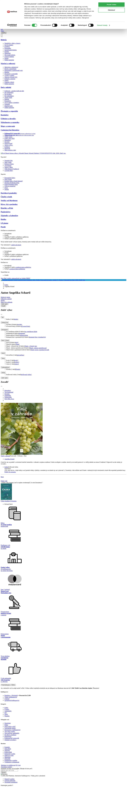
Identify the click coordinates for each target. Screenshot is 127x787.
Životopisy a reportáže (11, 74)
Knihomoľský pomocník (11, 738)
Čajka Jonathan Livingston (8, 501)
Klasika (6, 51)
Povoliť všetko (111, 4)
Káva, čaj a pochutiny (9, 204)
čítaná (17, 344)
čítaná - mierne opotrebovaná (37, 348)
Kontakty (7, 747)
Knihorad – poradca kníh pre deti (14, 91)
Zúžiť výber (4, 378)
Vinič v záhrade (5, 456)
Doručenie (7, 723)
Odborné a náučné (6, 299)
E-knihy (6, 709)
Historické (7, 53)
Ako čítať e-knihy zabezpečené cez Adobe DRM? (15, 278)
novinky (19, 324)
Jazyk (3, 353)
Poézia (6, 58)
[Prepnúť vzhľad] (2, 35)
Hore (2, 477)
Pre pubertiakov (9, 96)
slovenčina (20, 355)
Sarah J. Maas (8, 167)
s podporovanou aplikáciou (23, 267)
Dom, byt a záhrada (6, 302)
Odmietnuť (111, 10)
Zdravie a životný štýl (10, 77)
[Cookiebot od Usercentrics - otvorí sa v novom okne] (12, 25)
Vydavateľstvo (5, 367)
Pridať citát (4, 481)
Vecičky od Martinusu (9, 200)
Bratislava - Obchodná (11, 695)
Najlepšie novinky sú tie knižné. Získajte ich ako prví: (16, 768)
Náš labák (7, 759)
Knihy (6, 285)
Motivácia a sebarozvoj (11, 67)
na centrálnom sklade (31, 331)
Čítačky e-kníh (6, 197)
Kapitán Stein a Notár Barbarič (13, 181)
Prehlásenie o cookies (10, 760)
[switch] (54, 25)
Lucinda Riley (8, 170)
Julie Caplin (7, 162)
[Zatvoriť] (1, 314)
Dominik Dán (8, 160)
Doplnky (3, 32)
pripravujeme (24, 335)
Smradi (6, 189)
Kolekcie (7, 147)
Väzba (3, 372)
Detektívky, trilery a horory (12, 43)
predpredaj (22, 333)
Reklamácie (7, 736)
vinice (17, 364)
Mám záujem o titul (10, 150)
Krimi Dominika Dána (11, 184)
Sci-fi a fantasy (8, 45)
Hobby (6, 80)
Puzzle (3, 227)
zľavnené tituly (25, 326)
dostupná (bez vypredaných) (37, 337)
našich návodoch (16, 245)
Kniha (6, 467)
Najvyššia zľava (9, 399)
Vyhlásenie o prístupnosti (11, 762)
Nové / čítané (5, 340)
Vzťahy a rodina (9, 75)
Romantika (7, 48)
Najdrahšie (7, 395)
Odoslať (3, 772)
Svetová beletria (9, 56)
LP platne (4, 223)
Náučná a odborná (8, 64)
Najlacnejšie (8, 397)
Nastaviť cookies (9, 779)
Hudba (3, 219)
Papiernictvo (5, 212)
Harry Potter (8, 179)
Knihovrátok (8, 752)
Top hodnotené (8, 392)
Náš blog (7, 750)
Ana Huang (7, 165)
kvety (16, 360)
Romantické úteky (9, 178)
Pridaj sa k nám (8, 755)
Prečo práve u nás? (10, 726)
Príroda (17, 369)
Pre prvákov (8, 94)
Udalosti (6, 699)
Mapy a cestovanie (8, 126)
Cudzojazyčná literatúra (10, 130)
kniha (16, 319)
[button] (65, 469)
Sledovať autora (5, 297)
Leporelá (7, 104)
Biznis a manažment (10, 69)
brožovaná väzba (26, 374)
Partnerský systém (9, 754)
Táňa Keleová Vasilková (11, 169)
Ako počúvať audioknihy (11, 733)
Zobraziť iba (4, 322)
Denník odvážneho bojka (11, 183)
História (6, 72)
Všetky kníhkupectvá (10, 697)
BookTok (7, 148)
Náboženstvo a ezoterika (10, 122)
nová (16, 342)
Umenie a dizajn (9, 82)
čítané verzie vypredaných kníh (40, 350)
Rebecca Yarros (9, 164)
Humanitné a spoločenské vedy (13, 70)
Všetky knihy (8, 137)
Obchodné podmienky (11, 782)
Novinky (7, 142)
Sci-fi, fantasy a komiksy (11, 102)
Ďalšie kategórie (9, 60)
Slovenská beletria (9, 55)
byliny (17, 362)
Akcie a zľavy (8, 145)
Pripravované (8, 143)
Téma (3, 358)
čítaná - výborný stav (31, 346)
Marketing (7, 757)
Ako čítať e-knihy (9, 731)
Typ (2, 317)
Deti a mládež (6, 87)
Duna (6, 188)
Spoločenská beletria (10, 50)
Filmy (2, 31)
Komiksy (7, 46)
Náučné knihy (8, 106)
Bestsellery (7, 140)
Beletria (4, 40)
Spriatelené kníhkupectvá (11, 700)
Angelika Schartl (9, 459)
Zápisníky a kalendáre (9, 216)
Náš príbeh (7, 749)
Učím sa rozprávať (9, 186)
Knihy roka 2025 (9, 138)
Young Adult (8, 97)
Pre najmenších (8, 92)
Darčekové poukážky (9, 193)
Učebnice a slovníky (8, 119)
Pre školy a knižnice (10, 735)
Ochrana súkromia (9, 780)
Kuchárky (5, 115)
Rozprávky (7, 101)
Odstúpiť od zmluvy (10, 740)
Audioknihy (8, 711)
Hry (2, 29)
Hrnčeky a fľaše (7, 208)
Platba (6, 725)
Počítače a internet (9, 79)
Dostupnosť (4, 329)
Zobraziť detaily (102, 25)
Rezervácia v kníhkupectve (12, 730)
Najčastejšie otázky (10, 728)
